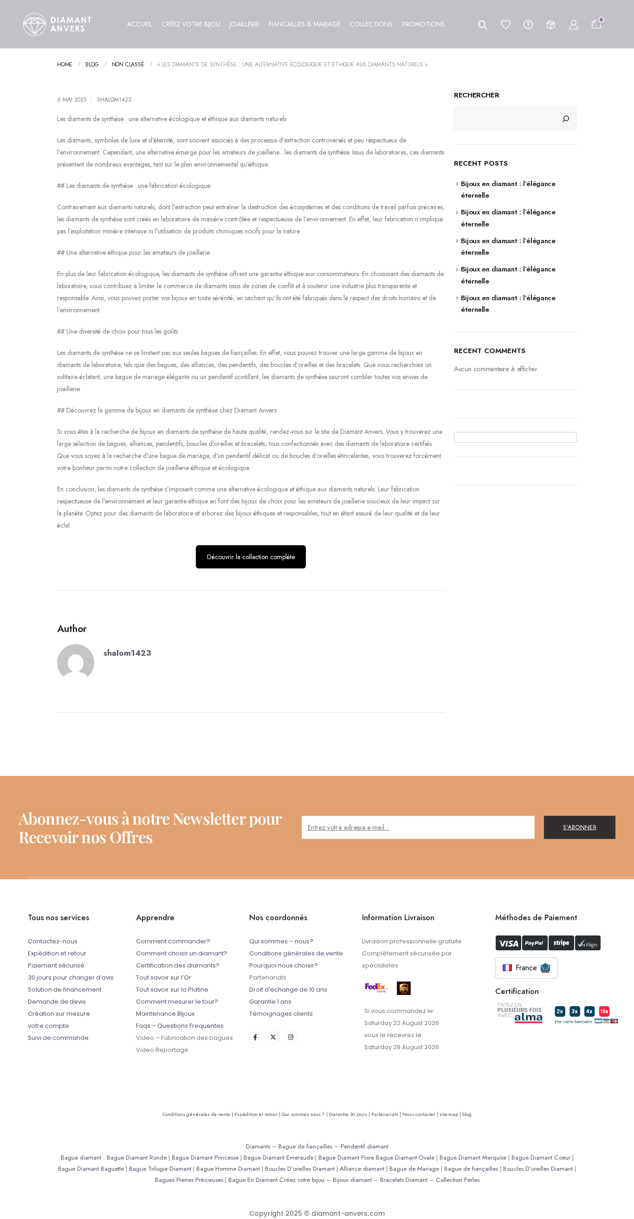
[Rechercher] (566, 118)
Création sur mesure (59, 1013)
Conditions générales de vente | (198, 1114)
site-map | (451, 1114)
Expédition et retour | (258, 1114)
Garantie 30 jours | (350, 1114)
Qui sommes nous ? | (305, 1114)
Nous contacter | (421, 1114)
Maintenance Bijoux (165, 1013)
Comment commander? (173, 941)
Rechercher (476, 95)
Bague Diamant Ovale (405, 1157)
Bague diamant (81, 1157)
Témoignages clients (281, 1013)
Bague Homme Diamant (228, 1168)
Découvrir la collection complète (251, 556)
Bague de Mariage (414, 1168)
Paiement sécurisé (56, 965)
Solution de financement (65, 989)
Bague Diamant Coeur (540, 1157)
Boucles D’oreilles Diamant (300, 1168)
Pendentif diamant (364, 1146)
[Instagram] (291, 1037)
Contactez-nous (53, 941)
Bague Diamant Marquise (473, 1157)
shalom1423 (114, 100)
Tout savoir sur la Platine (172, 989)
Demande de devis (57, 1001)
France (526, 967)
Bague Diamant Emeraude (278, 1157)
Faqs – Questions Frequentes (180, 1025)
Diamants (258, 1146)
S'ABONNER (579, 827)
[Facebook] (255, 1037)
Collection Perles (457, 1179)
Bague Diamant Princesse (205, 1157)
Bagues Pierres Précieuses (189, 1179)
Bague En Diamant (253, 1179)
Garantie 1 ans (270, 1001)
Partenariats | (386, 1114)
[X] (273, 1037)
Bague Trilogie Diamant (160, 1168)
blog (467, 1114)
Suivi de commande (58, 1037)
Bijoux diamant (352, 1179)
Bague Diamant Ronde (137, 1157)
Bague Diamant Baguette (91, 1168)
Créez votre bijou (301, 1179)
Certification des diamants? (178, 965)
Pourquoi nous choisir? (283, 965)
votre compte (48, 1025)
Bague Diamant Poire (346, 1157)
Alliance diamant (362, 1168)
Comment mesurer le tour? (177, 1001)
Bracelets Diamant (403, 1179)
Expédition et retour (57, 953)
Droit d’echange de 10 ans (288, 989)
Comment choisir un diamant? (181, 953)
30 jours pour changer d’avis (71, 977)
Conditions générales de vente (296, 953)
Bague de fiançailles (305, 1146)
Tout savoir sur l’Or (163, 977)
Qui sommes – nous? (281, 941)
